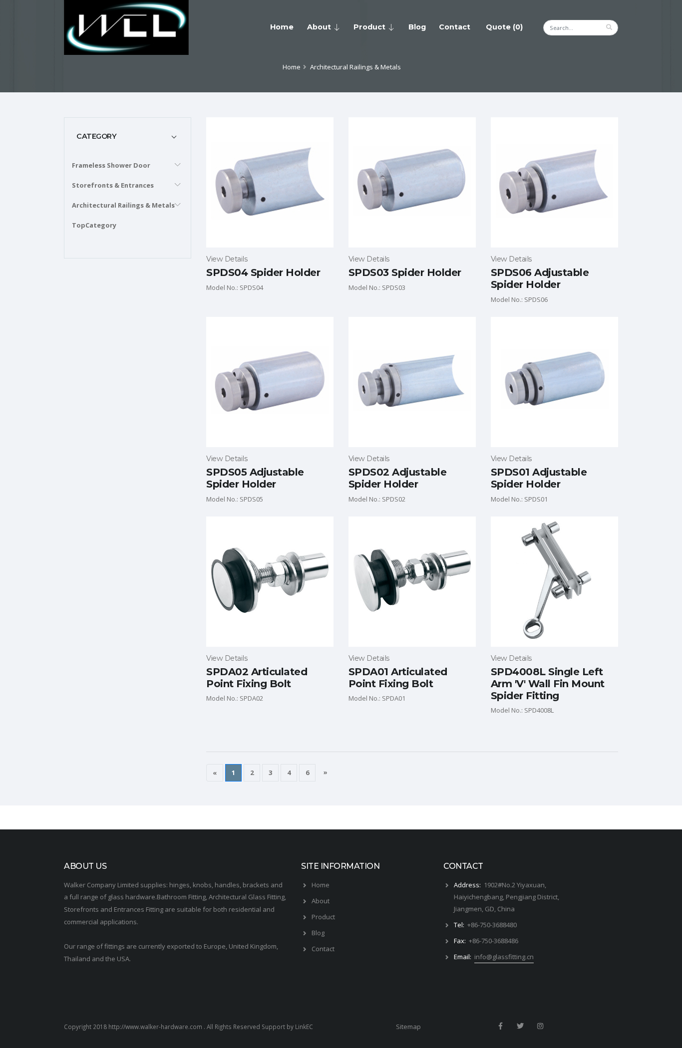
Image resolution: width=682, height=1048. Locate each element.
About (319, 26)
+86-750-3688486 (493, 940)
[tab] (127, 136)
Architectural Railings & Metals (123, 205)
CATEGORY (96, 136)
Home (282, 26)
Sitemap (408, 1026)
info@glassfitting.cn (504, 956)
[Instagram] (540, 1026)
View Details (226, 259)
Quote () (504, 26)
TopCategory (94, 225)
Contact (454, 26)
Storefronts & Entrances (113, 185)
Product (369, 26)
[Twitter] (520, 1026)
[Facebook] (500, 1026)
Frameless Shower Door (111, 165)
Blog (417, 26)
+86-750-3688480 (492, 924)
